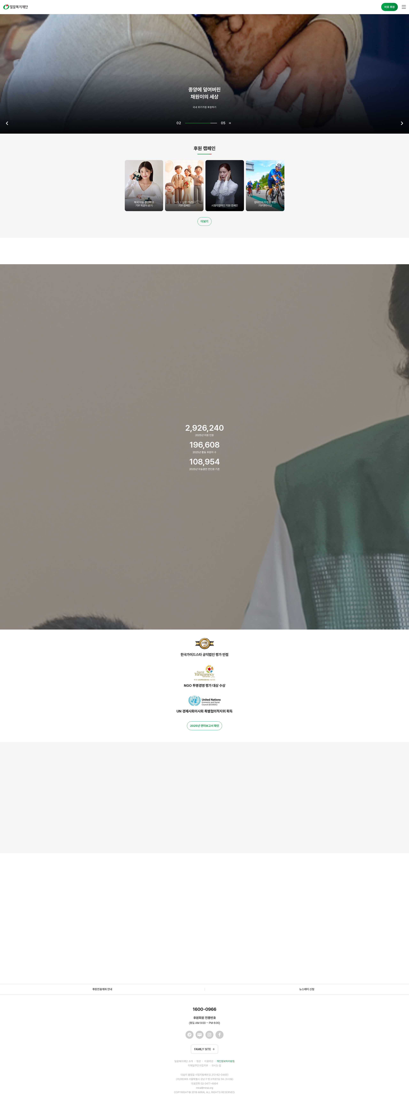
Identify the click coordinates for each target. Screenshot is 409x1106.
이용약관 (208, 1061)
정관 (198, 1061)
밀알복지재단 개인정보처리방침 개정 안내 (155, 890)
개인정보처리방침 (226, 1061)
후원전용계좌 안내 (102, 989)
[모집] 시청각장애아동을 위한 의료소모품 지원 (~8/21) (163, 948)
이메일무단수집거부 (198, 1065)
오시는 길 (216, 1065)
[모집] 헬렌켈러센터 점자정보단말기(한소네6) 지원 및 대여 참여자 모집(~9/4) (175, 909)
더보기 (204, 221)
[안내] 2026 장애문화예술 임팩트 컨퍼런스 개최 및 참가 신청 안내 (169, 928)
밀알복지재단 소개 (183, 1061)
